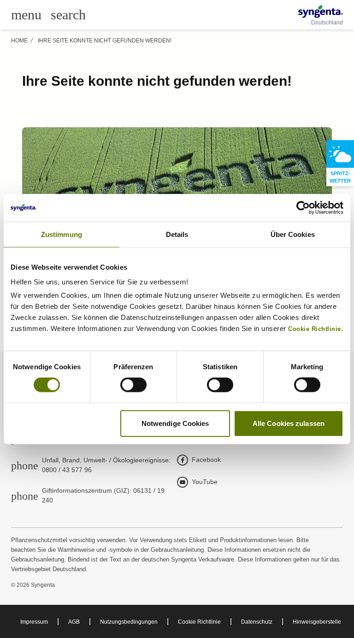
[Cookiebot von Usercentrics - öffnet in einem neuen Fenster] (303, 208)
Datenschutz (256, 622)
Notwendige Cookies (175, 423)
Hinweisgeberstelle (317, 622)
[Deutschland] (320, 11)
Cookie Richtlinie (199, 622)
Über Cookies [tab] (293, 234)
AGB (74, 622)
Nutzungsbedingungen (129, 622)
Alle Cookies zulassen (288, 423)
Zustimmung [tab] (61, 234)
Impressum (34, 622)
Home (19, 40)
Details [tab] (177, 234)
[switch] (133, 385)
